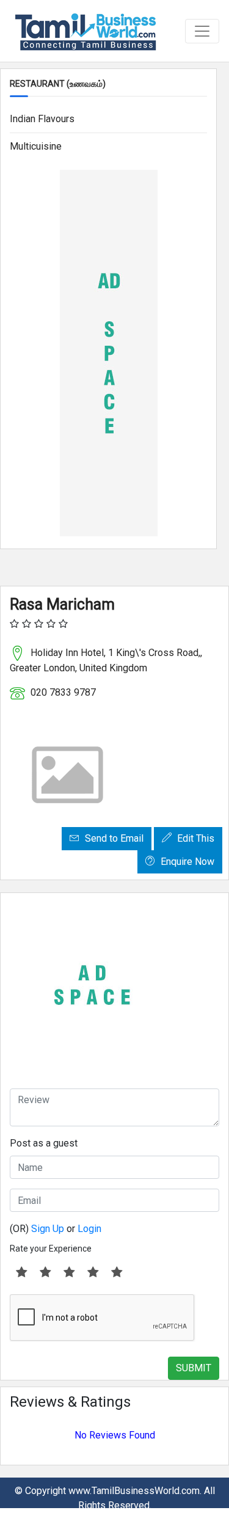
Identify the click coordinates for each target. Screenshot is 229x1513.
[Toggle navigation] (202, 31)
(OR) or (55, 1228)
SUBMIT (193, 1368)
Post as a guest (44, 1143)
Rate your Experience (51, 1248)
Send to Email (113, 838)
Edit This (194, 838)
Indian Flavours (42, 119)
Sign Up (47, 1228)
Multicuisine (36, 146)
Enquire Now (186, 861)
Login (89, 1228)
